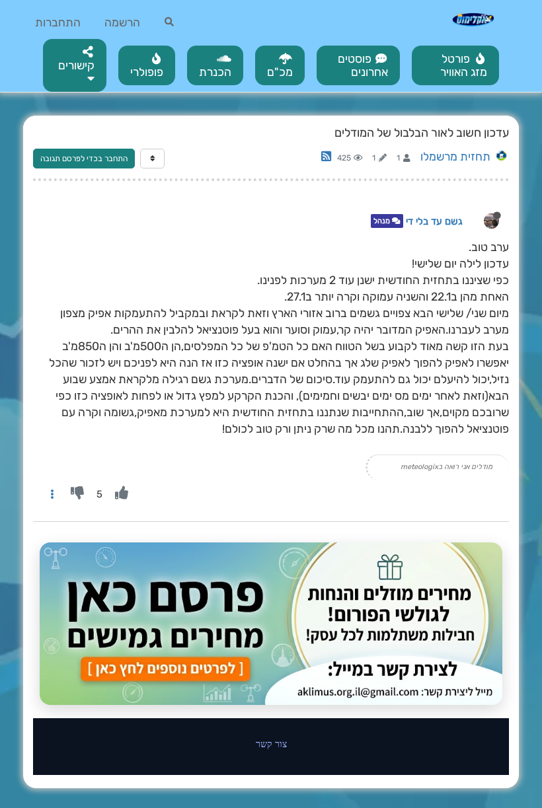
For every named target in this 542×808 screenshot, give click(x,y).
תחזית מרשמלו (455, 156)
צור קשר (271, 743)
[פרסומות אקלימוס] (271, 623)
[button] (74, 65)
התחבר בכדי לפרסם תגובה (84, 158)
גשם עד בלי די (434, 221)
